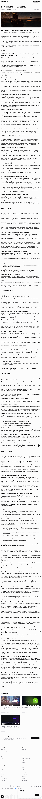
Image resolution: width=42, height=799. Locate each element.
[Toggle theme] (2, 789)
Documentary (24, 754)
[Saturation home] (4, 1)
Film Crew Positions (25, 770)
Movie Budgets (24, 774)
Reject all (27, 794)
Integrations (24, 778)
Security (23, 782)
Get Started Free (34, 738)
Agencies (23, 762)
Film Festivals (24, 776)
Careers (2, 772)
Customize (32, 794)
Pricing (2, 756)
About (2, 767)
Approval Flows (24, 780)
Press (2, 776)
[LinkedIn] (35, 786)
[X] (40, 786)
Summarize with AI (36, 9)
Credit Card (3, 752)
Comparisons (24, 767)
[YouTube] (31, 786)
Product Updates (4, 778)
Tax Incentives (24, 772)
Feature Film (24, 749)
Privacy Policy (11, 788)
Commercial (24, 752)
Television (23, 751)
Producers (23, 756)
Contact (2, 774)
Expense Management (5, 751)
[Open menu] (40, 2)
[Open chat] (2, 796)
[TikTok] (38, 786)
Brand (2, 770)
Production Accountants (26, 758)
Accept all (37, 794)
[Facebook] (36, 786)
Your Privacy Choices (19, 788)
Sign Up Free (36, 1)
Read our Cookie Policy (26, 792)
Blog (2, 769)
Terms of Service (6, 788)
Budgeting (3, 749)
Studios (23, 760)
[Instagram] (33, 786)
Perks (2, 758)
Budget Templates (25, 769)
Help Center (3, 780)
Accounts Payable (4, 754)
